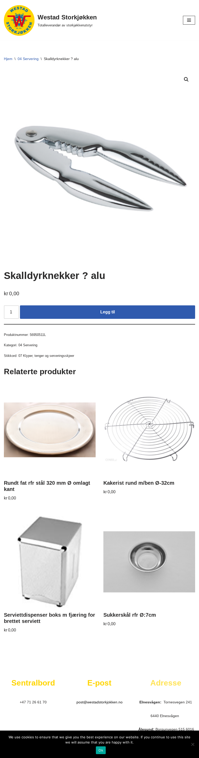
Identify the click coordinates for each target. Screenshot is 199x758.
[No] (192, 744)
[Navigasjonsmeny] (189, 20)
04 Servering (28, 59)
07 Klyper (25, 356)
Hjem (8, 59)
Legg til (107, 312)
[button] (186, 79)
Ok (100, 750)
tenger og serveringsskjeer (54, 356)
